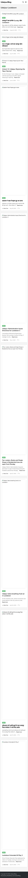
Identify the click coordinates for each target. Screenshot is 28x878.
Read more (20, 27)
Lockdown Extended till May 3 (12, 855)
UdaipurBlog (6, 2)
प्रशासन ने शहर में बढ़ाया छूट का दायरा (12, 201)
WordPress (9, 875)
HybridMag (17, 875)
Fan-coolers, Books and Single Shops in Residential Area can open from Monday (12, 462)
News (4, 17)
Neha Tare (6, 30)
